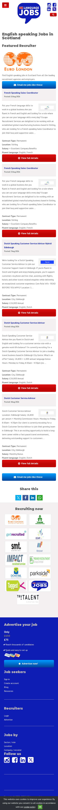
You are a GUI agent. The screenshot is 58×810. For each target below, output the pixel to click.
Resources (8, 691)
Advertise (8, 719)
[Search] (53, 14)
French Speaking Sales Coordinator (21, 92)
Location (8, 746)
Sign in (7, 679)
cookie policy (29, 807)
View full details (29, 158)
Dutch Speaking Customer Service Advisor (24, 322)
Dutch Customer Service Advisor (19, 398)
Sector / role (10, 742)
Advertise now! (30, 663)
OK (40, 807)
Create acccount (11, 683)
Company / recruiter (13, 750)
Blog (6, 687)
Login (6, 715)
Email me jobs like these (29, 84)
